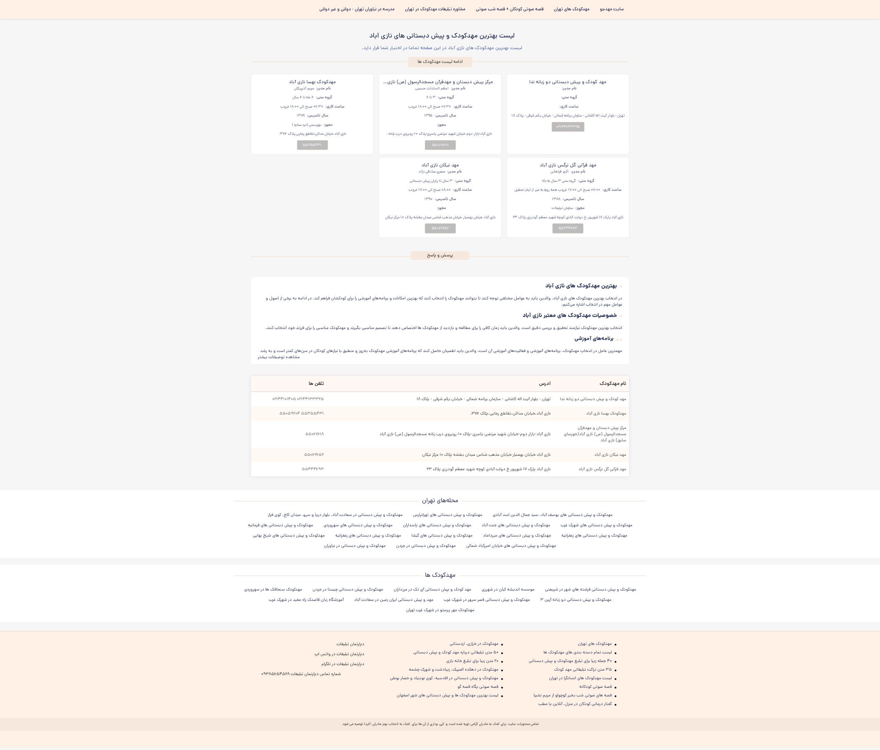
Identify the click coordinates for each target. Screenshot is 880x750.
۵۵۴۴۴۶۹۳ (568, 228)
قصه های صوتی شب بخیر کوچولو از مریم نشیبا (573, 695)
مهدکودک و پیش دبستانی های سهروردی (358, 525)
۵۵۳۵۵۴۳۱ (312, 145)
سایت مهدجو (612, 9)
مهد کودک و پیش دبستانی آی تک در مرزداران (432, 589)
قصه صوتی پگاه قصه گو (478, 687)
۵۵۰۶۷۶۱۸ (440, 145)
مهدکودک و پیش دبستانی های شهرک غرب (596, 525)
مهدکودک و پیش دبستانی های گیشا (442, 535)
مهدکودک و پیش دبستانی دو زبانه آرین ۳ (576, 600)
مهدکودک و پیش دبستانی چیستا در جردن (347, 589)
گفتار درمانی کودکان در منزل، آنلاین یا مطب (575, 704)
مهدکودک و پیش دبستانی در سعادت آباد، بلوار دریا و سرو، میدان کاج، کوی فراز (335, 515)
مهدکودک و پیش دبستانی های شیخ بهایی (289, 535)
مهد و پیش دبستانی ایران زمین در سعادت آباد (393, 600)
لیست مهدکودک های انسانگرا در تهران (580, 678)
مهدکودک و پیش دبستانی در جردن (426, 546)
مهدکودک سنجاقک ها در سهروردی (273, 589)
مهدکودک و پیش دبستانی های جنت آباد (516, 525)
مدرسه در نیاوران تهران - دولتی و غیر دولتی (357, 9)
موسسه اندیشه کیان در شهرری (508, 589)
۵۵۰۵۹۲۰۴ (289, 413)
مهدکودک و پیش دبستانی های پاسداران (437, 525)
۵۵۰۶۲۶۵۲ (440, 228)
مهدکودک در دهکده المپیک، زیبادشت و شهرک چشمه (453, 669)
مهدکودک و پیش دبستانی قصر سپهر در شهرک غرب (487, 600)
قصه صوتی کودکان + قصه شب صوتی (509, 9)
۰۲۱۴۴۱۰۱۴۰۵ (284, 399)
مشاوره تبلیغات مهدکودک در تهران (435, 9)
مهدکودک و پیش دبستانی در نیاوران (355, 546)
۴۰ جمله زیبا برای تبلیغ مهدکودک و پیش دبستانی (570, 661)
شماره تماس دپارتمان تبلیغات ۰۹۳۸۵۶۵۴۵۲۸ (301, 674)
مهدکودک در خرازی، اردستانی (474, 644)
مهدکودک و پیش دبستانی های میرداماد (517, 535)
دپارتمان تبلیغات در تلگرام (342, 664)
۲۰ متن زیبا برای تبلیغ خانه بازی (472, 661)
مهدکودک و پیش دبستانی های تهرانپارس (447, 515)
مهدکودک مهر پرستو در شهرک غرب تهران (440, 610)
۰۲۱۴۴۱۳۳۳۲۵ (568, 127)
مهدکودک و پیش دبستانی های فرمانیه (280, 525)
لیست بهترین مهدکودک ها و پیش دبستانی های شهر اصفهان (447, 695)
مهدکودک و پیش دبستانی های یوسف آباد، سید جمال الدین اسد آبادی (553, 515)
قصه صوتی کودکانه (595, 687)
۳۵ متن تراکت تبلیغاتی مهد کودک (583, 669)
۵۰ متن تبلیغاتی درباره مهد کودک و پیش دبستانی (455, 652)
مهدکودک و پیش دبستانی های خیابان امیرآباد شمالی (511, 546)
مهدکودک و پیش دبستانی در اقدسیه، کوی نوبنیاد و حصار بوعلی (444, 678)
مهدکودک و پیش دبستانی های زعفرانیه (594, 535)
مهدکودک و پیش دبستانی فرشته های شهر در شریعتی (590, 589)
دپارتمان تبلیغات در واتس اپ (339, 654)
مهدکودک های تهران (572, 9)
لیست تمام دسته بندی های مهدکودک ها (577, 652)
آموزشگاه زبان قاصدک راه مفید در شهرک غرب (306, 600)
